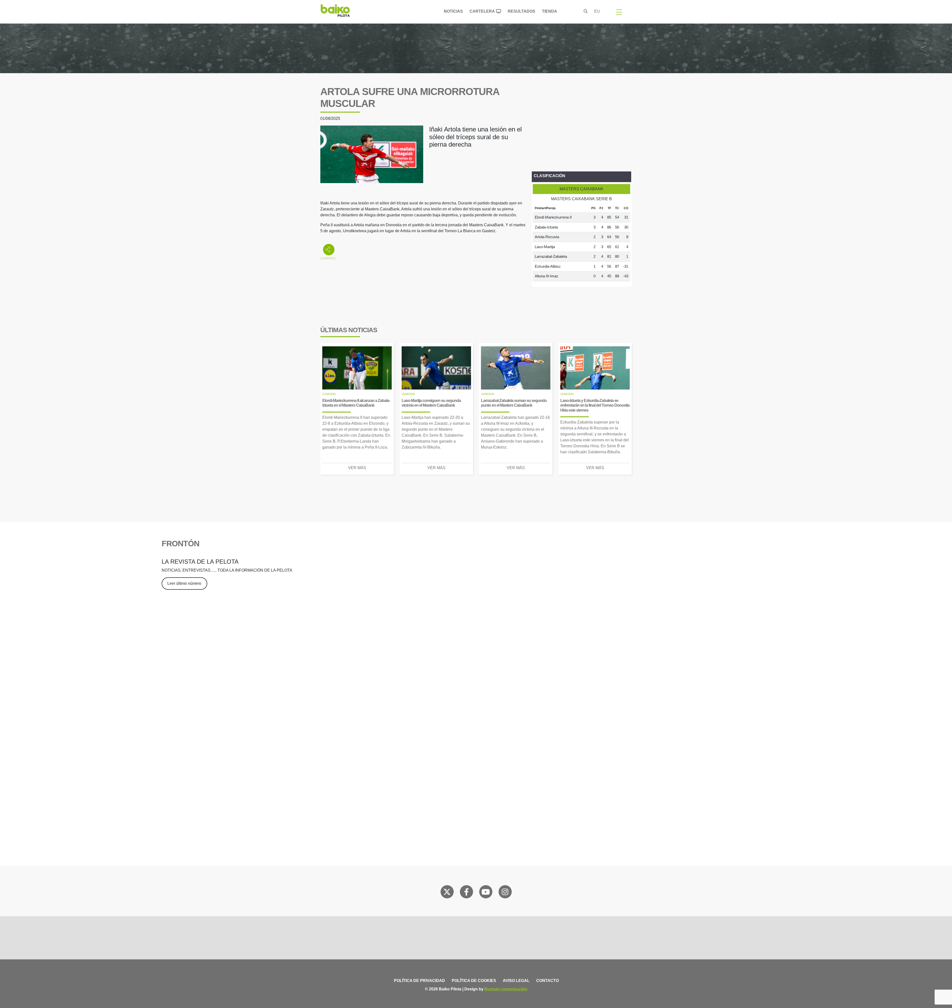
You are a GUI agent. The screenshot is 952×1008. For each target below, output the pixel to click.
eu (597, 11)
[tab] (581, 189)
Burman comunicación (505, 989)
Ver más (357, 468)
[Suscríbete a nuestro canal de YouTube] (485, 893)
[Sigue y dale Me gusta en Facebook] (466, 893)
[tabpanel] (581, 242)
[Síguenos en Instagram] (505, 893)
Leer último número (184, 583)
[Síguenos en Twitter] (447, 893)
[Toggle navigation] (619, 11)
